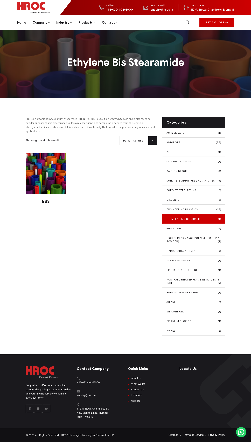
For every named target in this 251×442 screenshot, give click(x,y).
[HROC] (33, 8)
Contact (108, 22)
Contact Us (137, 389)
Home (21, 22)
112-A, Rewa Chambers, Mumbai (212, 9)
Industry (62, 22)
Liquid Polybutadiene (193, 270)
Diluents (193, 199)
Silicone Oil (193, 311)
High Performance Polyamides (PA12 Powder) (193, 239)
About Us (136, 378)
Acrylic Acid (193, 132)
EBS (46, 201)
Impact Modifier (193, 260)
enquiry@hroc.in (161, 9)
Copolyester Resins (193, 190)
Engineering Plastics (193, 209)
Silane (193, 302)
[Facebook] (38, 409)
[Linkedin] (30, 409)
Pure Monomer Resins (193, 292)
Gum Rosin (193, 228)
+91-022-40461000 (119, 9)
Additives (193, 142)
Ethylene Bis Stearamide (193, 218)
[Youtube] (46, 409)
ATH (193, 151)
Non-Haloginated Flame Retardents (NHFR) (193, 281)
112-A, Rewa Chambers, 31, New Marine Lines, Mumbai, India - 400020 (93, 412)
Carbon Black (193, 171)
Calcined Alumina (193, 161)
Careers (135, 400)
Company (40, 22)
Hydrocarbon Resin (193, 250)
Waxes (193, 330)
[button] (241, 432)
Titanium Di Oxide (193, 321)
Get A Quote (214, 22)
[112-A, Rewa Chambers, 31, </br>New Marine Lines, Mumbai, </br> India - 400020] (78, 404)
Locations (136, 395)
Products (86, 22)
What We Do (138, 383)
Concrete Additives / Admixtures (193, 180)
